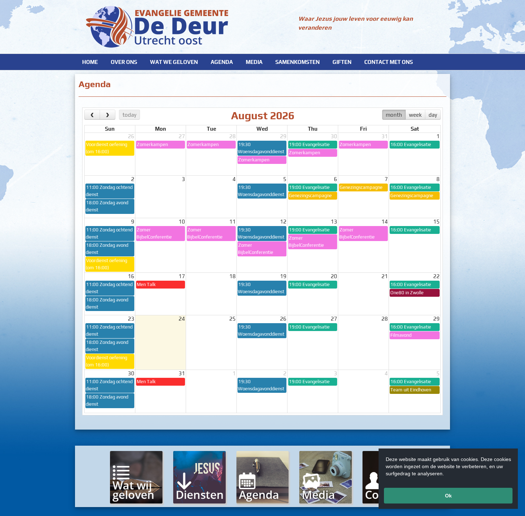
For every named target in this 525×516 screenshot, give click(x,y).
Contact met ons (388, 62)
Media (254, 62)
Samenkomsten (297, 62)
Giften (341, 62)
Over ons (124, 62)
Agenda (222, 62)
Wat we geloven (174, 62)
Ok (448, 496)
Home (90, 62)
